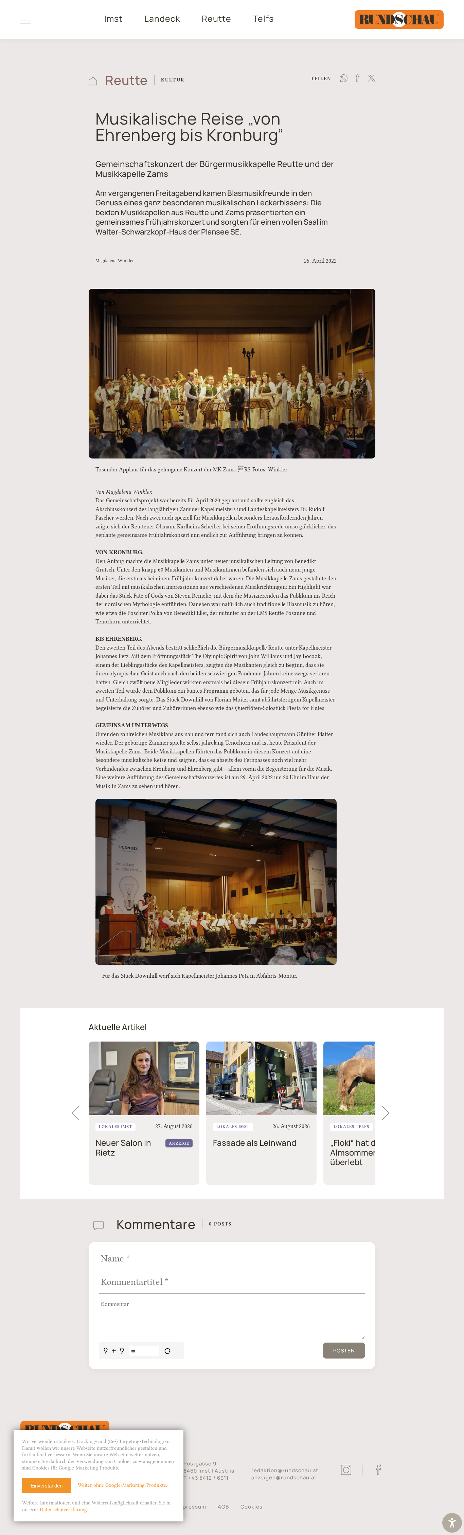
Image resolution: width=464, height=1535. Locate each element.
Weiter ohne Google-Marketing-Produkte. (122, 1485)
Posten (344, 1350)
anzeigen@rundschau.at (284, 1477)
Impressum (191, 1506)
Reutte (216, 19)
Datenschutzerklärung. (64, 1510)
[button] (389, 1113)
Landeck (162, 19)
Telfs (263, 19)
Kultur (172, 80)
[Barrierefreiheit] (452, 1523)
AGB (223, 1506)
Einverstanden (47, 1486)
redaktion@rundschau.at (284, 1470)
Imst (113, 19)
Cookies (251, 1506)
